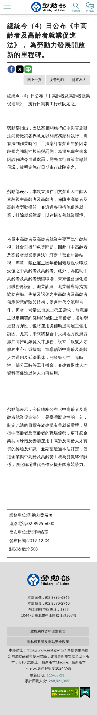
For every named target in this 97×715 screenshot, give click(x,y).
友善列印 (57, 80)
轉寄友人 (79, 80)
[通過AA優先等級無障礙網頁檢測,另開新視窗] (65, 693)
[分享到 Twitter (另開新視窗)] (20, 69)
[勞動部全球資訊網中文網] (49, 6)
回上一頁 (34, 80)
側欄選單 (7, 7)
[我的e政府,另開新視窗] (85, 693)
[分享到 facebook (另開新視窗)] (11, 69)
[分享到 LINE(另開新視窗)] (28, 69)
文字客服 (90, 11)
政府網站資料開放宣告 (48, 631)
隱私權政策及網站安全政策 (48, 642)
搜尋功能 (76, 11)
